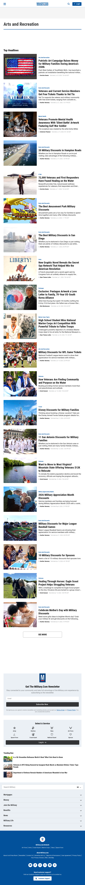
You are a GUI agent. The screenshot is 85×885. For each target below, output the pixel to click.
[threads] (55, 865)
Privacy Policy (71, 710)
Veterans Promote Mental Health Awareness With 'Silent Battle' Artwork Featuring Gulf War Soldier (59, 122)
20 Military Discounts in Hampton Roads (60, 150)
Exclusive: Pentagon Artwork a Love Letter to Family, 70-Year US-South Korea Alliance (58, 294)
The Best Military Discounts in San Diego (57, 237)
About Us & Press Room (10, 855)
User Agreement (66, 855)
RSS (46, 857)
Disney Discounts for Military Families (59, 409)
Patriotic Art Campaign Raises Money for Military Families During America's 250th (58, 64)
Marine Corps (46, 847)
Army (30, 847)
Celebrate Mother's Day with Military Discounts (58, 612)
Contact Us (30, 855)
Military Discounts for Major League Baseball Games (58, 525)
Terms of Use (60, 710)
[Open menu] (5, 4)
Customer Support (44, 878)
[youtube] (30, 865)
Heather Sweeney (44, 102)
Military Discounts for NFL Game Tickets (60, 352)
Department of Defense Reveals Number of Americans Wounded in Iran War (40, 773)
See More (42, 634)
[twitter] (45, 865)
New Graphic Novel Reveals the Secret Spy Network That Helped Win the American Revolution (59, 266)
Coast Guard (37, 847)
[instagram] (40, 865)
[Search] (68, 4)
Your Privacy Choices (37, 857)
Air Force (24, 847)
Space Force (59, 847)
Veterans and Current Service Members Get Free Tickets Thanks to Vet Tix (59, 93)
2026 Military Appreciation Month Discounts (56, 496)
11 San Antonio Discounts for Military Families (58, 439)
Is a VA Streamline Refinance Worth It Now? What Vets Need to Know (38, 757)
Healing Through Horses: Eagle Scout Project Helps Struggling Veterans (58, 583)
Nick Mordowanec (45, 306)
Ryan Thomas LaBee (45, 277)
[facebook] (35, 865)
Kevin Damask (44, 391)
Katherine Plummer (45, 132)
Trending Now (8, 753)
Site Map (51, 857)
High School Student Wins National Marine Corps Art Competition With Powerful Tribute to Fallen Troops (57, 323)
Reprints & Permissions (53, 855)
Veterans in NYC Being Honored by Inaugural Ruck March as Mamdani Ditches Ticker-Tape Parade (45, 766)
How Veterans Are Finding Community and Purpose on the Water (59, 381)
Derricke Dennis (44, 75)
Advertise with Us (40, 855)
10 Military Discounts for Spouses (57, 555)
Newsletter (22, 855)
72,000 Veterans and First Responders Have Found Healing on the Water (59, 179)
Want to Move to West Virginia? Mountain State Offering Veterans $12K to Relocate (59, 467)
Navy (53, 847)
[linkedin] (50, 865)
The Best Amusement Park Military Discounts (57, 208)
